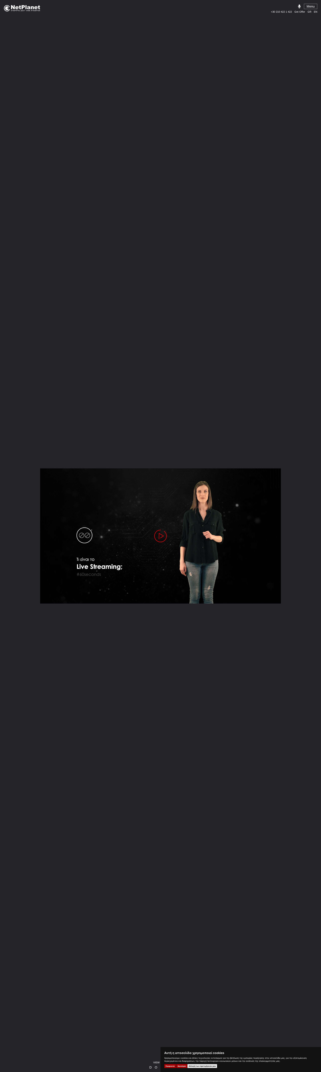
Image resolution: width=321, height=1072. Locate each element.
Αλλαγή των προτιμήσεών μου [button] (202, 1066)
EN (315, 11)
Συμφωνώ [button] (170, 1066)
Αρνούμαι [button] (182, 1066)
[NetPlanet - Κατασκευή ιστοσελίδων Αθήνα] (22, 8)
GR (309, 11)
